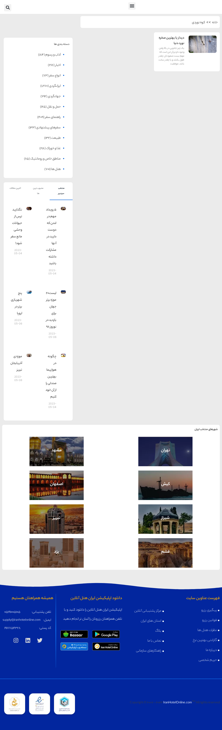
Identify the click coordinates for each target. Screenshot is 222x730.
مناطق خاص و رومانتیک (45, 159)
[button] (131, 6)
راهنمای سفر (53, 117)
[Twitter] (39, 640)
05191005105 (12, 612)
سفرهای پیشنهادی (48, 127)
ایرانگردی (55, 86)
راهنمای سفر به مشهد (56, 447)
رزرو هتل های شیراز (165, 524)
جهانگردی (54, 96)
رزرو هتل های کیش (165, 490)
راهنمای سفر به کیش (165, 481)
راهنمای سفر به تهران (165, 447)
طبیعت (56, 138)
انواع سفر (55, 75)
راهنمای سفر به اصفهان (57, 481)
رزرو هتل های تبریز (57, 524)
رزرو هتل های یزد (56, 558)
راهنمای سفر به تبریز (56, 515)
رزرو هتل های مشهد (56, 457)
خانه (215, 22)
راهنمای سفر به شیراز (165, 515)
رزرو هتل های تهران (165, 457)
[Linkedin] (27, 640)
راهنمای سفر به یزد (56, 549)
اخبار (58, 65)
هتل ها (56, 169)
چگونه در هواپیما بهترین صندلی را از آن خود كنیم (51, 377)
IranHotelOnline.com (177, 703)
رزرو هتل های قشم (165, 558)
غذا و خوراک (53, 148)
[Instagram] (15, 640)
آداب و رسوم (53, 55)
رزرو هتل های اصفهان (56, 490)
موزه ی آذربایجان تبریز (16, 363)
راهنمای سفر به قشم (165, 549)
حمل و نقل (54, 107)
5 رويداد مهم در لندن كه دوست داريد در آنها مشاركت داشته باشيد (51, 236)
